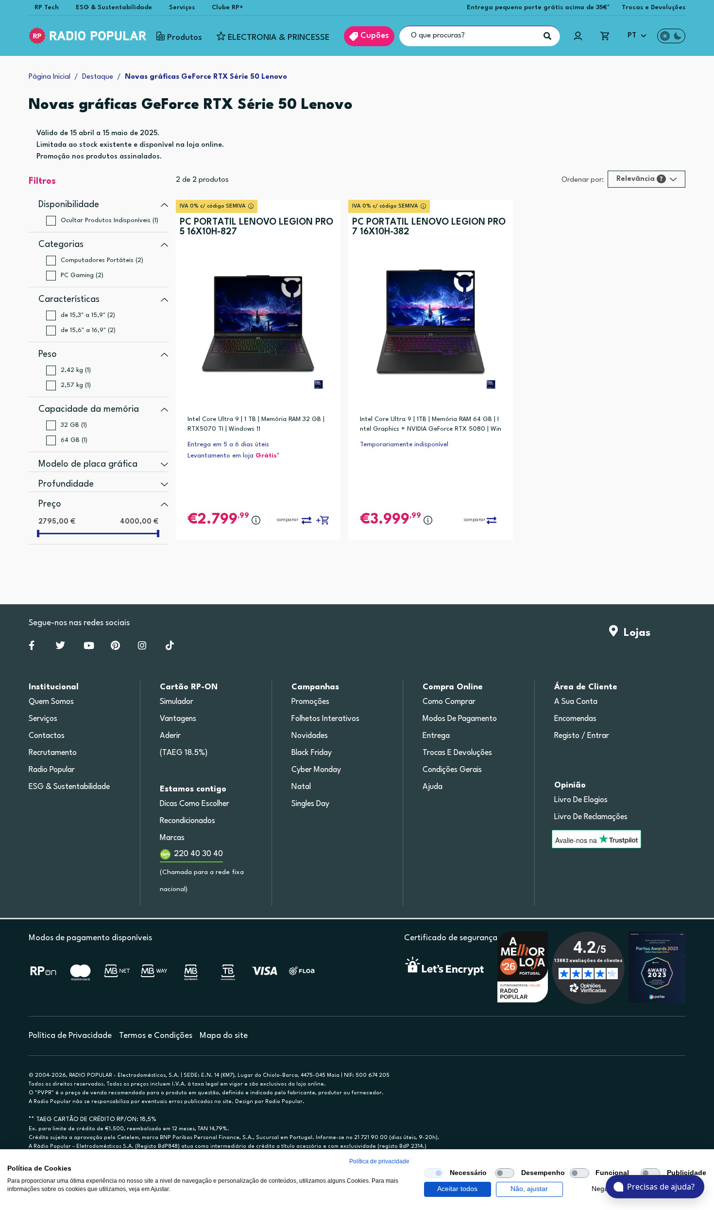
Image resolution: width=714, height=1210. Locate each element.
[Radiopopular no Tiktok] (170, 647)
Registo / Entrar (581, 736)
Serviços (182, 7)
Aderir (170, 736)
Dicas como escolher (194, 804)
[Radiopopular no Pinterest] (115, 647)
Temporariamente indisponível (404, 444)
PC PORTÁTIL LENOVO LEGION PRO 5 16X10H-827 (256, 227)
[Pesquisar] (547, 36)
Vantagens (178, 719)
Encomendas (575, 719)
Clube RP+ (227, 7)
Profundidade (66, 484)
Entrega (436, 736)
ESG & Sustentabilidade (114, 7)
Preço (49, 504)
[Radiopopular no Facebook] (31, 647)
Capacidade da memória (88, 409)
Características (69, 299)
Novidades (309, 736)
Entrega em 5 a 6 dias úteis (228, 444)
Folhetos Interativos (325, 719)
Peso (47, 354)
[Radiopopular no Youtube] (89, 647)
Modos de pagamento (460, 719)
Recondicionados (187, 821)
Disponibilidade (68, 204)
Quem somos (51, 702)
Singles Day (310, 804)
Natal (301, 787)
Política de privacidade (379, 1161)
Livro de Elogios (581, 800)
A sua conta (575, 702)
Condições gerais (452, 770)
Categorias (61, 244)
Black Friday (311, 753)
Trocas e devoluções (457, 753)
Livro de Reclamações (591, 817)
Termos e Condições (155, 1036)
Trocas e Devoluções (653, 7)
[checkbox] (433, 1173)
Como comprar (449, 702)
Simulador (176, 702)
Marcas (172, 838)
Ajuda (432, 787)
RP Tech (46, 7)
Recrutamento (53, 753)
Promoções (310, 702)
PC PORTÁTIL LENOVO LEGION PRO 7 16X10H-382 (429, 227)
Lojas (634, 633)
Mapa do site (224, 1036)
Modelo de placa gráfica (87, 464)
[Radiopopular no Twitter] (60, 647)
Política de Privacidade (70, 1036)
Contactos (47, 736)
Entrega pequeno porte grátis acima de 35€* (538, 7)
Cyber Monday (316, 770)
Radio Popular (52, 770)
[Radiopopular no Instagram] (142, 647)
